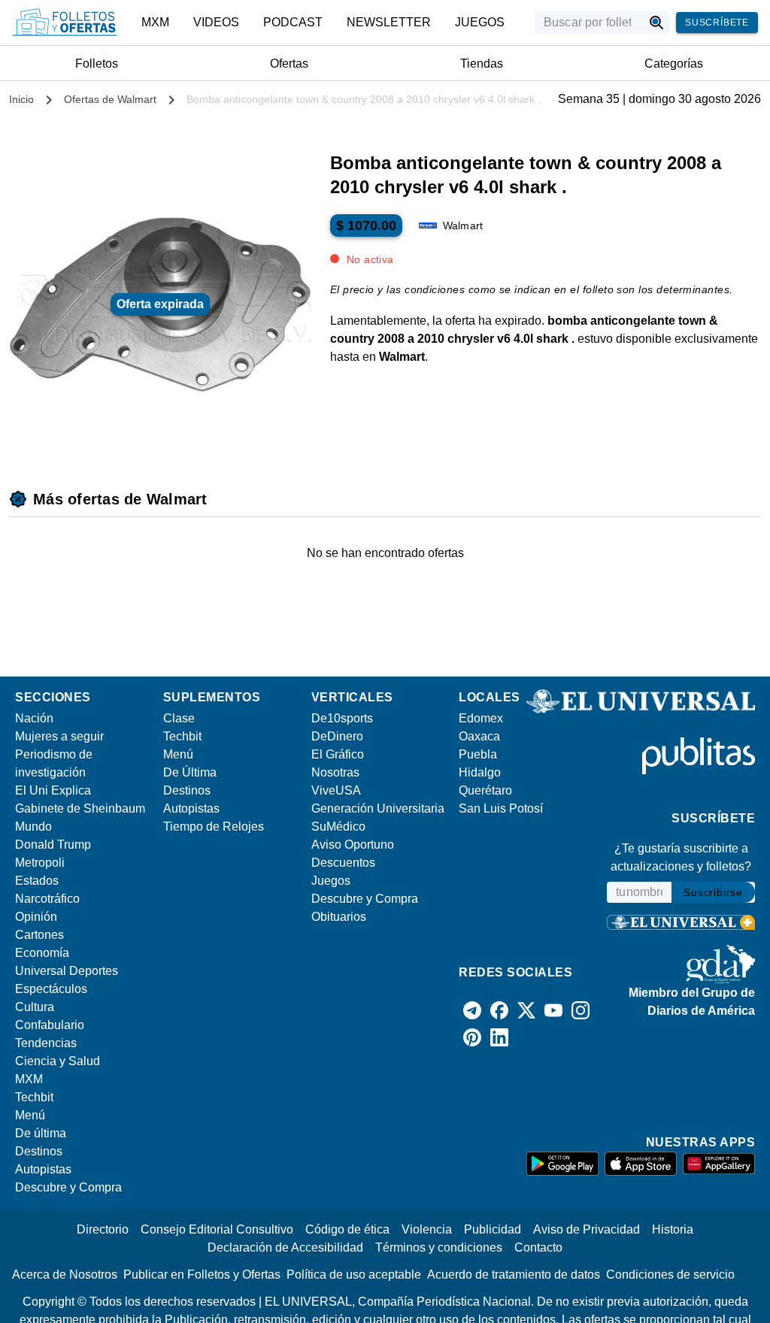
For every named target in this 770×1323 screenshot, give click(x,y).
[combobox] (589, 23)
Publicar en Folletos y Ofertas (201, 1274)
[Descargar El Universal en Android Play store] (562, 1164)
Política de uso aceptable (353, 1274)
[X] (526, 1010)
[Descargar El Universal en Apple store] (641, 1164)
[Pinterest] (472, 1037)
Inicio (21, 99)
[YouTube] (553, 1010)
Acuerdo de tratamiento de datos (513, 1274)
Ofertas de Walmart (110, 99)
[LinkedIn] (499, 1037)
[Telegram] (472, 1010)
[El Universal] (64, 22)
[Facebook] (499, 1010)
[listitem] (155, 23)
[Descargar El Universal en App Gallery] (719, 1164)
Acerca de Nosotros (64, 1274)
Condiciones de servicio (670, 1274)
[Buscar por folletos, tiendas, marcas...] (657, 22)
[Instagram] (580, 1010)
